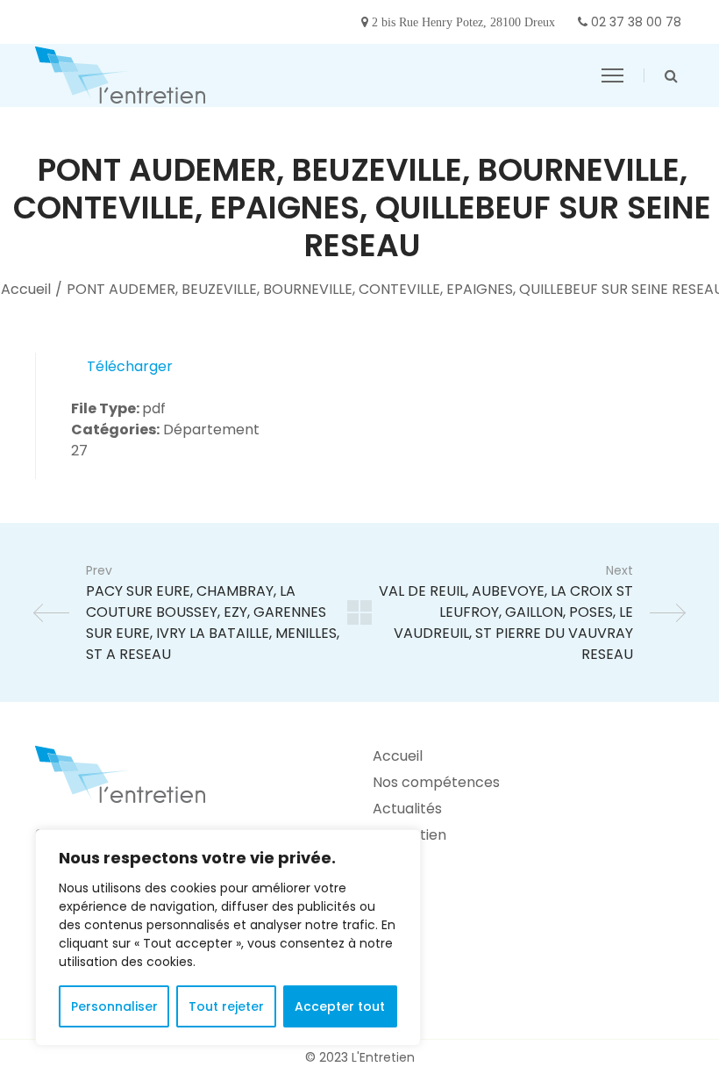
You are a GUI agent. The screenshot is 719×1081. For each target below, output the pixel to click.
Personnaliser (114, 1006)
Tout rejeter (226, 1006)
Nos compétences (436, 782)
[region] (228, 937)
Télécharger (130, 366)
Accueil (26, 289)
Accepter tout (340, 1006)
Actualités (407, 808)
